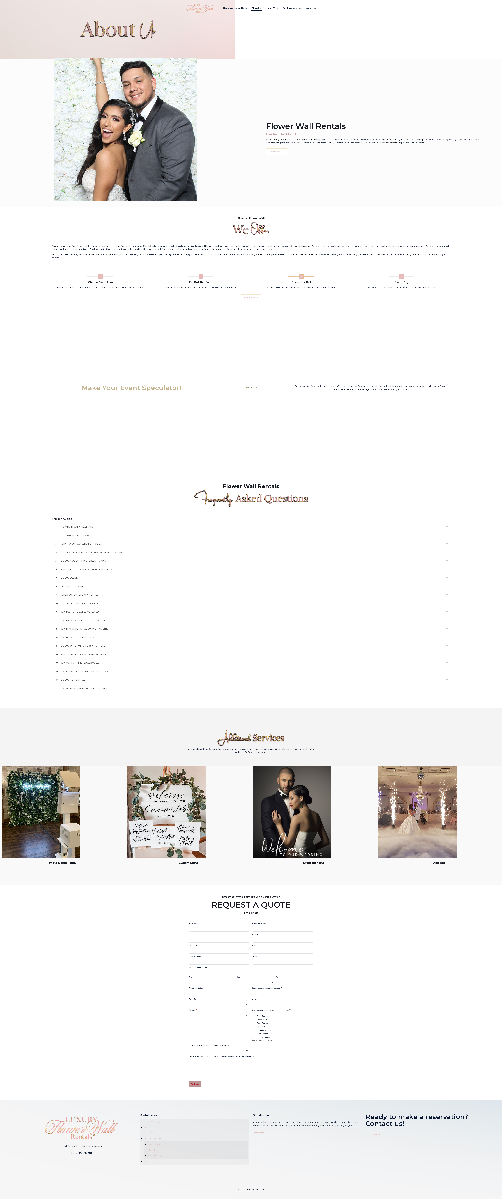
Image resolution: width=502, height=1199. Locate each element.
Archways (261, 1027)
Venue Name (257, 956)
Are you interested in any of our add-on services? (209, 1045)
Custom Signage (263, 1037)
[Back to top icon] (251, 1184)
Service (255, 999)
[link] (41, 812)
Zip (277, 977)
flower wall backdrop (300, 246)
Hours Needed (195, 956)
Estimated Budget (196, 988)
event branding (265, 254)
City (190, 977)
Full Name (193, 923)
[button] (251, 527)
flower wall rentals (390, 143)
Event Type (194, 999)
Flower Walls (262, 1020)
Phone (255, 934)
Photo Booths (262, 1016)
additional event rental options (307, 254)
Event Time (257, 945)
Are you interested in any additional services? (271, 1010)
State (239, 977)
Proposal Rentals (264, 1030)
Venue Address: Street (198, 967)
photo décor (427, 254)
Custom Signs (154, 1144)
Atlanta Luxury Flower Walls (278, 139)
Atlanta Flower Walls (90, 254)
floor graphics (411, 254)
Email (191, 934)
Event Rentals (262, 1023)
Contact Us (149, 1162)
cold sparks (380, 254)
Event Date (194, 945)
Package (193, 1010)
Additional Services (152, 1138)
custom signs (251, 254)
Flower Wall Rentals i (124, 246)
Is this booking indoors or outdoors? (267, 988)
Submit (195, 1084)
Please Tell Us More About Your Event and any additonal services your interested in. (223, 1056)
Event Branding (263, 1034)
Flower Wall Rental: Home (156, 1122)
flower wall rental (307, 139)
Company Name (259, 923)
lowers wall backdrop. (414, 139)
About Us (148, 1127)
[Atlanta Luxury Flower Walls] (200, 8)
